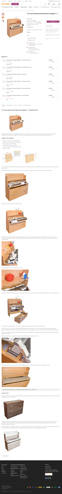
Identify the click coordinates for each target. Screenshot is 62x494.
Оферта (30, 491)
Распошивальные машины (14, 473)
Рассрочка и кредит (23, 476)
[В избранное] (59, 62)
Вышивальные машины (15, 468)
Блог (2, 468)
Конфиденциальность (5, 491)
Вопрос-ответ (22, 474)
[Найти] (45, 4)
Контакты (3, 469)
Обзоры (21, 473)
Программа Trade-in (27, 105)
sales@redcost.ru (48, 468)
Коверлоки (13, 471)
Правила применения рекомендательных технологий (18, 491)
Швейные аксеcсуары (15, 475)
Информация (22, 464)
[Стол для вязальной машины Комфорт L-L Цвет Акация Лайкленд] (4, 89)
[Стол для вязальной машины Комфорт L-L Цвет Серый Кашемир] (4, 82)
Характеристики (9, 105)
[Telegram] (48, 478)
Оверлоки (12, 469)
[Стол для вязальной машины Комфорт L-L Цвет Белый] (4, 75)
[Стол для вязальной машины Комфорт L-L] (15, 27)
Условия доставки (23, 468)
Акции (3, 466)
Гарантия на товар (23, 469)
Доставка (20, 105)
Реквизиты (4, 471)
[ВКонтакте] (46, 478)
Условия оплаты (23, 466)
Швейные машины (14, 466)
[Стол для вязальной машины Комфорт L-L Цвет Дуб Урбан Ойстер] (4, 60)
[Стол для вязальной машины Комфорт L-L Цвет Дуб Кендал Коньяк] (4, 68)
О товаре (3, 105)
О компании (4, 473)
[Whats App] (50, 478)
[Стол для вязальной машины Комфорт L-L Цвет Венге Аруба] (4, 96)
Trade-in (21, 471)
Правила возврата (23, 477)
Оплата (15, 105)
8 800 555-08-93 (51, 1)
